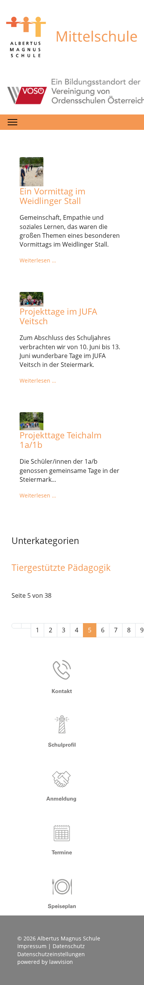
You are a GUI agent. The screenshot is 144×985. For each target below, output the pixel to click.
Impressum (31, 946)
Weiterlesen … (38, 260)
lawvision (61, 961)
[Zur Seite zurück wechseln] (26, 625)
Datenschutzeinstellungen (51, 954)
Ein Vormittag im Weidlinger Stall (52, 195)
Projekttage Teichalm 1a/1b (60, 439)
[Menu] (12, 122)
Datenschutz (69, 946)
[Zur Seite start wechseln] (17, 625)
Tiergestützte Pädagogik (61, 568)
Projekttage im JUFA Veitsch (58, 316)
